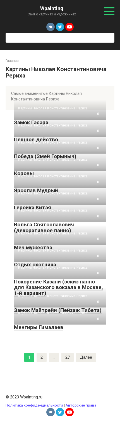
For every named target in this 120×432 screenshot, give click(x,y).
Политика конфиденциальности (34, 405)
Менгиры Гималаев (38, 327)
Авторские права (81, 405)
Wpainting (51, 8)
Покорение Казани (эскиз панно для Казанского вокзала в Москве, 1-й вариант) (58, 287)
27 (67, 357)
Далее (86, 357)
